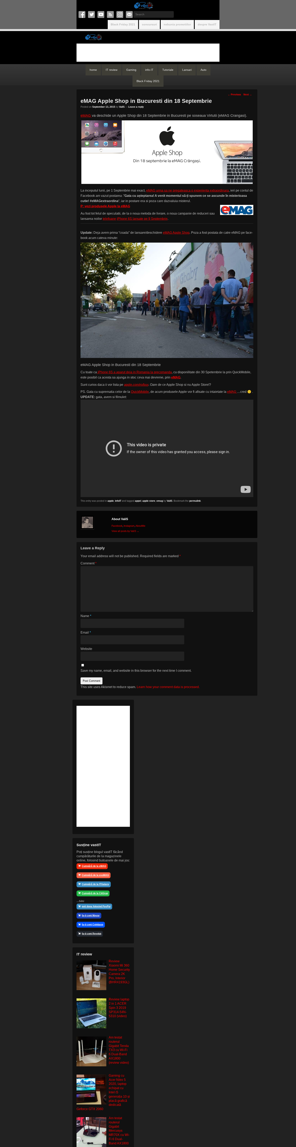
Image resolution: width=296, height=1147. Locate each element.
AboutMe (140, 525)
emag (159, 500)
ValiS (122, 106)
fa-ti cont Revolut (91, 933)
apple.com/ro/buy (136, 384)
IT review (111, 69)
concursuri (149, 24)
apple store (148, 500)
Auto (203, 69)
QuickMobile (140, 391)
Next (247, 94)
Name (86, 616)
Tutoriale (167, 69)
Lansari (187, 69)
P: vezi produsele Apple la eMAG (105, 206)
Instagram (120, 14)
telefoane (109, 218)
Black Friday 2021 (123, 24)
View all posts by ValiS (125, 531)
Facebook (82, 14)
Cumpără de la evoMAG (95, 875)
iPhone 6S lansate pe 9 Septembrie (142, 218)
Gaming (131, 69)
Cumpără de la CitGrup (95, 893)
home (93, 69)
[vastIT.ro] (143, 5)
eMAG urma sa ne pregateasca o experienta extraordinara (187, 190)
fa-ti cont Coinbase (92, 924)
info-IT (149, 69)
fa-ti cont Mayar (91, 915)
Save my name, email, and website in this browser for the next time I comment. (136, 670)
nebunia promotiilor (177, 24)
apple (111, 500)
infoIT (118, 500)
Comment (88, 563)
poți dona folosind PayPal (96, 906)
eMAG (86, 116)
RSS (110, 14)
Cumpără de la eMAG (94, 866)
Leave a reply (136, 106)
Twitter (91, 14)
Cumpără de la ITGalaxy (95, 884)
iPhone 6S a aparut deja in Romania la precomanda (134, 372)
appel (138, 500)
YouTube (101, 14)
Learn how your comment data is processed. (168, 687)
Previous (234, 94)
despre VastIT (207, 24)
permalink (195, 500)
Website (86, 649)
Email (129, 14)
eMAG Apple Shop (176, 232)
